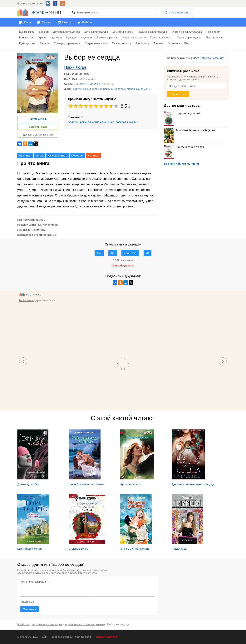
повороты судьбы (127, 121)
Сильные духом (79, 548)
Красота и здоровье (50, 37)
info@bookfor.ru (82, 636)
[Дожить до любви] (32, 478)
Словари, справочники (67, 43)
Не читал (93, 155)
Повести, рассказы (161, 37)
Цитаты (66, 22)
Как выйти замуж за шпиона (86, 484)
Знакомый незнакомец (134, 548)
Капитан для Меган (29, 548)
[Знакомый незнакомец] (136, 542)
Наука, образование (134, 37)
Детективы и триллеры (66, 31)
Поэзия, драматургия (189, 37)
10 (116, 106)
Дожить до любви (28, 484)
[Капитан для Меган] (33, 542)
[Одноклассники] (25, 143)
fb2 (99, 253)
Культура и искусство (79, 37)
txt (112, 253)
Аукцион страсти (130, 484)
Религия (44, 43)
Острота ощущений (187, 113)
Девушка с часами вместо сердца (193, 484)
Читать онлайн (38, 118)
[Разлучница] (187, 542)
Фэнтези (158, 43)
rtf (147, 253)
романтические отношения (97, 121)
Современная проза (96, 43)
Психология (213, 31)
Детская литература (96, 31)
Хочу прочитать (57, 155)
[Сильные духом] (87, 542)
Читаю (39, 155)
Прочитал (25, 155)
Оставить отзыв (38, 126)
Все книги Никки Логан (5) (181, 163)
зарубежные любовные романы (93, 88)
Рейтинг (87, 22)
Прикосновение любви (189, 146)
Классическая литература (186, 31)
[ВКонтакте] (19, 143)
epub (130, 253)
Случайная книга (179, 12)
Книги (27, 22)
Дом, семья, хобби (123, 31)
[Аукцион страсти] (137, 478)
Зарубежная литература (153, 31)
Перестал (77, 155)
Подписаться (178, 94)
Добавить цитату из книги (38, 134)
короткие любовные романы (132, 88)
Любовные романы (107, 37)
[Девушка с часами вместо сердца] (188, 478)
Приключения (214, 37)
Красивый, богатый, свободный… (196, 129)
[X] (35, 143)
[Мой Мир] (30, 143)
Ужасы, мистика (121, 43)
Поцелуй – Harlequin (87, 83)
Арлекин (73, 121)
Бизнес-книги (26, 31)
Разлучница (179, 548)
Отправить (29, 609)
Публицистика (27, 43)
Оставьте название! (211, 57)
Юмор (187, 43)
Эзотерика (174, 43)
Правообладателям (107, 636)
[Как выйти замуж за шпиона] (85, 478)
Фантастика (142, 43)
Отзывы (47, 22)
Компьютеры (26, 37)
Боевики (44, 31)
